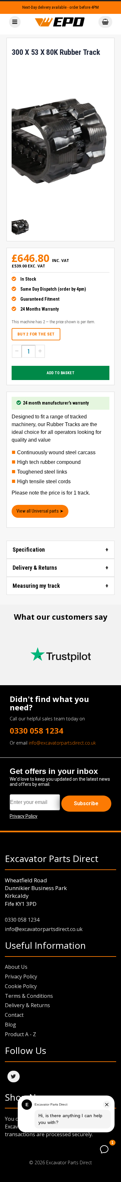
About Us (16, 966)
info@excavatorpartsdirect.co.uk (62, 743)
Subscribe (86, 803)
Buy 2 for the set (36, 334)
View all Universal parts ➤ (40, 511)
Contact (14, 1014)
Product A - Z (20, 1034)
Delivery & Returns (35, 567)
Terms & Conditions (29, 995)
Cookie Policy (21, 986)
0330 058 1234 (36, 730)
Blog (10, 1024)
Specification (29, 549)
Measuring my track (36, 585)
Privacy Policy (21, 976)
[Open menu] (14, 22)
